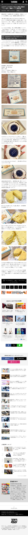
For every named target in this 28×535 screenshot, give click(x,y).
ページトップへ (14, 508)
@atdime (8, 358)
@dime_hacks (15, 361)
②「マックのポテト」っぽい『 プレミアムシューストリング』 (14, 281)
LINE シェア (19, 345)
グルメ (12, 4)
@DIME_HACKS (21, 358)
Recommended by (17, 339)
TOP (2, 4)
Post (14, 345)
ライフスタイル (7, 4)
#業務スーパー (20, 10)
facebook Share (8, 345)
